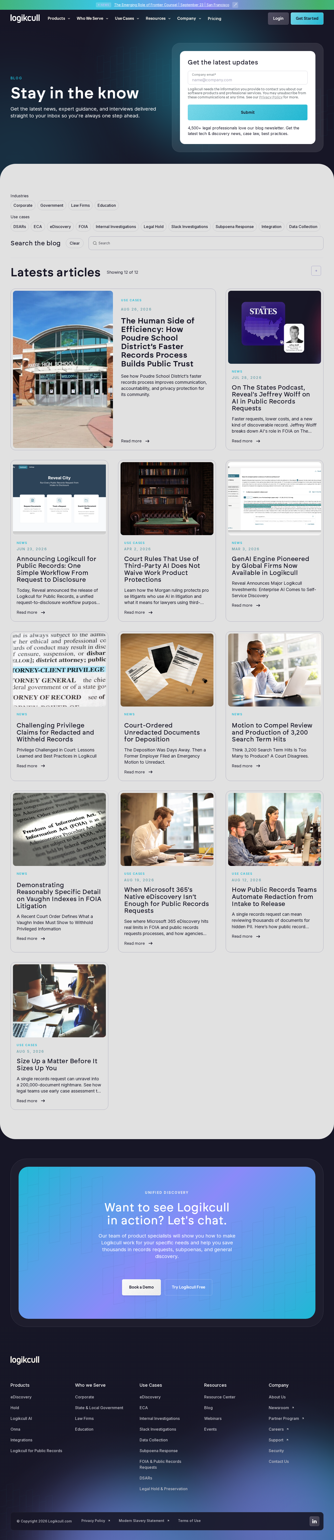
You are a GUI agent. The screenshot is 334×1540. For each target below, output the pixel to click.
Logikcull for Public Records (36, 1450)
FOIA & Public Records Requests (160, 1464)
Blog (208, 1407)
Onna (15, 1429)
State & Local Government (99, 1407)
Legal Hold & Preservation (164, 1488)
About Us (277, 1396)
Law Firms (84, 1418)
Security (276, 1450)
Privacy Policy (271, 97)
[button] (59, 18)
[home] (25, 18)
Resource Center (219, 1396)
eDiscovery (21, 1396)
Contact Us (279, 1461)
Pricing (214, 18)
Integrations (21, 1439)
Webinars (213, 1418)
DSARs (146, 1478)
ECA (144, 1407)
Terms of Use (189, 1521)
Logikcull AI (21, 1418)
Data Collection (154, 1439)
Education (84, 1429)
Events (210, 1429)
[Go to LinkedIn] (314, 1521)
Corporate (84, 1396)
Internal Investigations (160, 1418)
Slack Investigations (158, 1429)
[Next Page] (316, 271)
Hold (15, 1407)
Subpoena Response (159, 1450)
